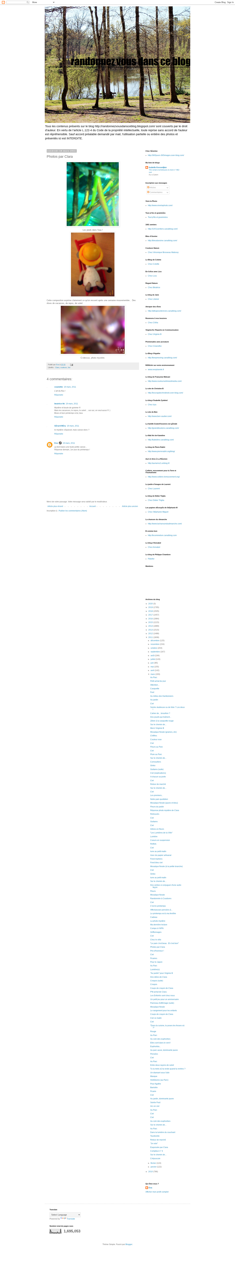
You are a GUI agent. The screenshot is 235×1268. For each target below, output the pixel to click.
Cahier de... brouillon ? (160, 713)
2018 (150, 611)
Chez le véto (155, 940)
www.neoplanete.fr (156, 369)
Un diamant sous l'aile (159, 1073)
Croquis (153, 984)
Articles (152, 187)
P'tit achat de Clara (158, 992)
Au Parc (153, 677)
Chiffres (153, 736)
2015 (150, 622)
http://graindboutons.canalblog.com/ (163, 428)
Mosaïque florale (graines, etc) (163, 732)
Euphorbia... (155, 1046)
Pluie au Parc (156, 754)
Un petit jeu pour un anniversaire (164, 999)
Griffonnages (155, 932)
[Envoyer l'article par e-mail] (71, 365)
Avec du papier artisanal (160, 855)
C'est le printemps (158, 906)
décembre (155, 640)
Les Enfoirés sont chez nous (162, 995)
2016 (150, 619)
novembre (155, 644)
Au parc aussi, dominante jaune (164, 1050)
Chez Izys (152, 405)
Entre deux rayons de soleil (162, 1065)
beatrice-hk (59, 404)
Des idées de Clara (158, 977)
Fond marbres (156, 859)
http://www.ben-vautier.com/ (160, 416)
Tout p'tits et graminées (158, 217)
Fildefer (151, 559)
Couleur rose (156, 739)
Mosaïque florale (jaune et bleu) (164, 803)
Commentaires (155, 192)
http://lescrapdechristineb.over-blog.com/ (165, 393)
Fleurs (153, 891)
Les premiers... (156, 795)
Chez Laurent (154, 488)
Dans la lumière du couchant (162, 1132)
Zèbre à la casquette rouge (162, 721)
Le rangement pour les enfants (163, 1010)
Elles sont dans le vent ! (160, 1043)
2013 (150, 630)
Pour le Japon (156, 962)
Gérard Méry (60, 426)
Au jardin (154, 700)
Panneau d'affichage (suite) (162, 1003)
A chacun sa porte (158, 777)
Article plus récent (55, 506)
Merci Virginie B (157, 728)
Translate (71, 1219)
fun (69, 367)
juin (152, 663)
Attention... (154, 685)
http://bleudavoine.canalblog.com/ (162, 240)
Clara (57, 367)
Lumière (153, 836)
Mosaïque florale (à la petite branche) (166, 866)
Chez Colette (153, 264)
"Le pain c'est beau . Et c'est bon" (164, 943)
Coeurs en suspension (160, 840)
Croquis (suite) (156, 981)
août (153, 655)
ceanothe (58, 387)
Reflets (153, 844)
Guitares (154, 821)
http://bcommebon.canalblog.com (162, 535)
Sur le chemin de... (158, 724)
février (154, 1163)
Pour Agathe (155, 1084)
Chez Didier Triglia (156, 500)
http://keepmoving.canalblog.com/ (162, 358)
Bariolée (154, 1087)
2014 (150, 626)
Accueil (92, 506)
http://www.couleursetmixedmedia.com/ (165, 381)
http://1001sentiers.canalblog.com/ (163, 229)
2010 (150, 1171)
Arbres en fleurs (157, 829)
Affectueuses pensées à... (161, 910)
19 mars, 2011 (70, 387)
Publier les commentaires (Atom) (73, 511)
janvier (154, 1167)
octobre (154, 648)
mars (153, 674)
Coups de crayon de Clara (161, 988)
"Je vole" (154, 1143)
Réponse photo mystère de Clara (164, 810)
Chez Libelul (153, 299)
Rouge (153, 1031)
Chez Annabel (154, 547)
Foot (152, 692)
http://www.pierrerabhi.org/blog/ (161, 451)
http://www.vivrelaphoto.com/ (160, 205)
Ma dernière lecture (158, 925)
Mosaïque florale (157, 895)
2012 (150, 633)
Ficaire (153, 1091)
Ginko (152, 765)
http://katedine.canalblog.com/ (161, 440)
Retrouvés (154, 814)
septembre (155, 652)
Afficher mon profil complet (156, 1192)
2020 (150, 604)
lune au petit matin (158, 851)
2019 (150, 607)
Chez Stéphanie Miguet (158, 512)
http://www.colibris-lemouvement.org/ (164, 477)
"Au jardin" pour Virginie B (161, 973)
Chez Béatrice (154, 287)
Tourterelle (155, 1136)
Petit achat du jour (158, 681)
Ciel (152, 703)
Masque (153, 1076)
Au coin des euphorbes (160, 1039)
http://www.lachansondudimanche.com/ (165, 524)
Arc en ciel (154, 1106)
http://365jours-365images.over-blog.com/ (166, 155)
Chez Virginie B (154, 334)
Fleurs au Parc (156, 747)
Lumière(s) (155, 969)
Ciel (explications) (158, 773)
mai (152, 667)
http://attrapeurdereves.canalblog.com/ (164, 311)
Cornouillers (155, 762)
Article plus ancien (130, 506)
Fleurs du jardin (157, 807)
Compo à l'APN (157, 928)
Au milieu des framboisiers (161, 696)
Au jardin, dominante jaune (162, 1099)
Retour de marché (158, 784)
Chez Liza (152, 276)
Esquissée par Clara (159, 1147)
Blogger (128, 1244)
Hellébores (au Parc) (159, 1080)
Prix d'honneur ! (157, 951)
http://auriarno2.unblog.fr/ (159, 463)
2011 (150, 637)
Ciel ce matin (156, 1018)
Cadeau (153, 917)
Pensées (154, 1054)
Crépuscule (155, 1158)
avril (153, 670)
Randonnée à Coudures (160, 898)
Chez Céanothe (155, 346)
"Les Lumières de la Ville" (161, 833)
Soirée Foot (155, 1102)
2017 (150, 615)
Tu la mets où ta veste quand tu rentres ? (167, 1069)
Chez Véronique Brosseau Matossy (163, 252)
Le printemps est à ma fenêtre (163, 913)
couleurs (63, 367)
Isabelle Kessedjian (158, 167)
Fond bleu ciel (156, 862)
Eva (56, 443)
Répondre (58, 395)
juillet (153, 659)
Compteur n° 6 (156, 1151)
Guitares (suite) (157, 769)
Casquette (154, 688)
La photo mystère (157, 921)
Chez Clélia (153, 322)
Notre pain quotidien (159, 799)
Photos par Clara (157, 947)
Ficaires (153, 958)
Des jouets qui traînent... (160, 717)
